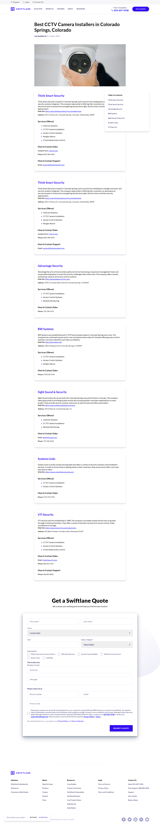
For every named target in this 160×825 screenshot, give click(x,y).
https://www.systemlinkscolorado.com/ (59, 472)
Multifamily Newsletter (75, 792)
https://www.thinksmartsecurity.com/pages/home (63, 111)
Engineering (71, 804)
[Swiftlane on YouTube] (147, 819)
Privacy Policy (89, 717)
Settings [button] (33, 817)
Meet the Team (47, 784)
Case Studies (71, 784)
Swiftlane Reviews (73, 796)
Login (27, 2)
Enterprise (15, 788)
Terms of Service (77, 721)
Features (60, 9)
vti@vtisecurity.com (50, 560)
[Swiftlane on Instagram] (135, 819)
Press (44, 800)
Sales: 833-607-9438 (135, 784)
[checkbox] (80, 656)
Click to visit (53, 151)
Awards (45, 796)
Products (50, 9)
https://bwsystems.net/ (53, 342)
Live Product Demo (74, 800)
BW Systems (112, 113)
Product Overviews (74, 788)
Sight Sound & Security (116, 118)
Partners (45, 788)
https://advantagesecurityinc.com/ (57, 279)
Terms (98, 717)
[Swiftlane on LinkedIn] (141, 819)
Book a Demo (133, 800)
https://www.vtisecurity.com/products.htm (60, 528)
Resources (81, 9)
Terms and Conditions (106, 792)
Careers (45, 792)
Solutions (38, 9)
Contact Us (39, 2)
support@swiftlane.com (39, 717)
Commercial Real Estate (19, 792)
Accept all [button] (43, 817)
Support (16, 2)
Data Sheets (71, 808)
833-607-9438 (109, 714)
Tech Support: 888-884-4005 (138, 788)
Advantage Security (115, 109)
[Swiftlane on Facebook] (124, 819)
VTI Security (112, 127)
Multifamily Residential (19, 784)
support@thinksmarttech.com (54, 165)
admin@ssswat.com (50, 437)
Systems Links (113, 123)
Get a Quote (132, 796)
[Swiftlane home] (20, 9)
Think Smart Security (115, 100)
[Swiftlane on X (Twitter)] (130, 819)
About (70, 9)
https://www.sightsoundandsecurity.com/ (60, 405)
